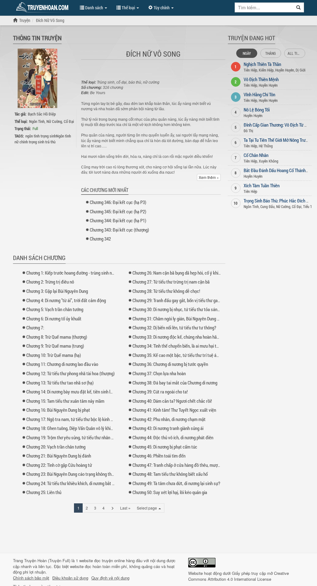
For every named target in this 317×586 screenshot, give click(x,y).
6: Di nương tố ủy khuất (53, 318)
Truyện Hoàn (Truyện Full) (47, 560)
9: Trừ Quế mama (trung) (55, 346)
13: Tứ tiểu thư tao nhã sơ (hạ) (59, 383)
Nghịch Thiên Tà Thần (262, 64)
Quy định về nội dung (110, 578)
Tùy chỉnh (162, 8)
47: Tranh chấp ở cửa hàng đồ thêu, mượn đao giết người (189, 465)
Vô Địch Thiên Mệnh (261, 79)
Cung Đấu (267, 206)
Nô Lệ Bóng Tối (257, 109)
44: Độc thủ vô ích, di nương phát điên (172, 437)
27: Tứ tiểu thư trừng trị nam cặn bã (171, 282)
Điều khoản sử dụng (70, 578)
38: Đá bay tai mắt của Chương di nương (174, 383)
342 (100, 239)
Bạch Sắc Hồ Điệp (42, 114)
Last (125, 508)
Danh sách (94, 8)
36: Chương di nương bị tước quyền (170, 364)
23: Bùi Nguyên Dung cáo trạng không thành (72, 474)
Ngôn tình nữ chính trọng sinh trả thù (43, 139)
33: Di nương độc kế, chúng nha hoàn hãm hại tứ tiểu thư (189, 337)
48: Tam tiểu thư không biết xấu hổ (170, 474)
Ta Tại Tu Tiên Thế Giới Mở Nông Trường (278, 140)
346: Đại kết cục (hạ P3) (118, 202)
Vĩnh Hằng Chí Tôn (259, 94)
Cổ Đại (69, 121)
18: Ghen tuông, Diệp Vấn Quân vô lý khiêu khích (75, 428)
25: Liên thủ (43, 492)
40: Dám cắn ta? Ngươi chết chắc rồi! (172, 401)
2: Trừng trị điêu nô (50, 282)
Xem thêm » (209, 177)
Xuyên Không (268, 160)
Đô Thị (248, 130)
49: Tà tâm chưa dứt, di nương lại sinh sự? (176, 483)
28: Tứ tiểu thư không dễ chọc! (166, 291)
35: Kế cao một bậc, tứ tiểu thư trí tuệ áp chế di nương (187, 355)
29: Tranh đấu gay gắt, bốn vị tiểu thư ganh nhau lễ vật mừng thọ (196, 300)
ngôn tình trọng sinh (40, 136)
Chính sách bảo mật (31, 578)
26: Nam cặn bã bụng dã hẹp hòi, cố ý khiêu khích (182, 273)
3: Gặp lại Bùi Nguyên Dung (57, 291)
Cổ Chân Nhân (256, 155)
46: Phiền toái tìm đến (158, 456)
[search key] (264, 7)
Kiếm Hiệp (266, 69)
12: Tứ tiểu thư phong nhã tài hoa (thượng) (70, 373)
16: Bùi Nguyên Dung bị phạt (58, 410)
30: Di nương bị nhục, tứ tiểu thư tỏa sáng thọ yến (183, 309)
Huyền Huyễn (284, 69)
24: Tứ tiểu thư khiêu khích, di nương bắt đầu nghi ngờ (80, 483)
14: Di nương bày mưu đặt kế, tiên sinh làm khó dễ (77, 391)
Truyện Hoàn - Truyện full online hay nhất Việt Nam (43, 7)
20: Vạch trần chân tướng (55, 447)
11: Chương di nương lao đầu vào (62, 364)
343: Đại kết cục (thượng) (119, 230)
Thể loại (128, 8)
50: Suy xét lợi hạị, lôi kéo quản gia (169, 492)
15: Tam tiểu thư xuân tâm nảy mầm (65, 401)
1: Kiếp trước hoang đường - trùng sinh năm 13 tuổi (78, 273)
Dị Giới (301, 69)
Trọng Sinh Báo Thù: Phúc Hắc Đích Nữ (277, 201)
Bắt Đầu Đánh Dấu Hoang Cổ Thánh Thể (278, 170)
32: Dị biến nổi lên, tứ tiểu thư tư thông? (174, 327)
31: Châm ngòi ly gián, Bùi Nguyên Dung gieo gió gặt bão (188, 318)
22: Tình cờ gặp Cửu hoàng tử (59, 465)
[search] (298, 7)
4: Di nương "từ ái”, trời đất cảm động (66, 300)
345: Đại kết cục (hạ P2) (118, 211)
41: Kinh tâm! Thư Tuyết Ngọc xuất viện (174, 410)
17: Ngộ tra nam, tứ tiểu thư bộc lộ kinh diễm (72, 419)
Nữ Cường (54, 121)
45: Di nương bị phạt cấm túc (164, 447)
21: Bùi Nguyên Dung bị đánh (58, 456)
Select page (147, 507)
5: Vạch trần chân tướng (54, 309)
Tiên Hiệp (250, 69)
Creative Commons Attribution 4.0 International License (238, 576)
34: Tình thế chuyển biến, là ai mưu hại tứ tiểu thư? (184, 346)
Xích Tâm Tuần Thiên (262, 185)
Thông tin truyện (37, 38)
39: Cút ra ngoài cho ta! (160, 391)
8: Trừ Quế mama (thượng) (56, 337)
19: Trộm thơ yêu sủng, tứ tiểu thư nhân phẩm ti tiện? (80, 437)
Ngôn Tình (37, 121)
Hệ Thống (266, 145)
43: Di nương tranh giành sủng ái (167, 428)
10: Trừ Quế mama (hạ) (53, 355)
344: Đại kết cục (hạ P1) (118, 220)
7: (35, 327)
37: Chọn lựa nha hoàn (159, 373)
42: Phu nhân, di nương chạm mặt (169, 419)
